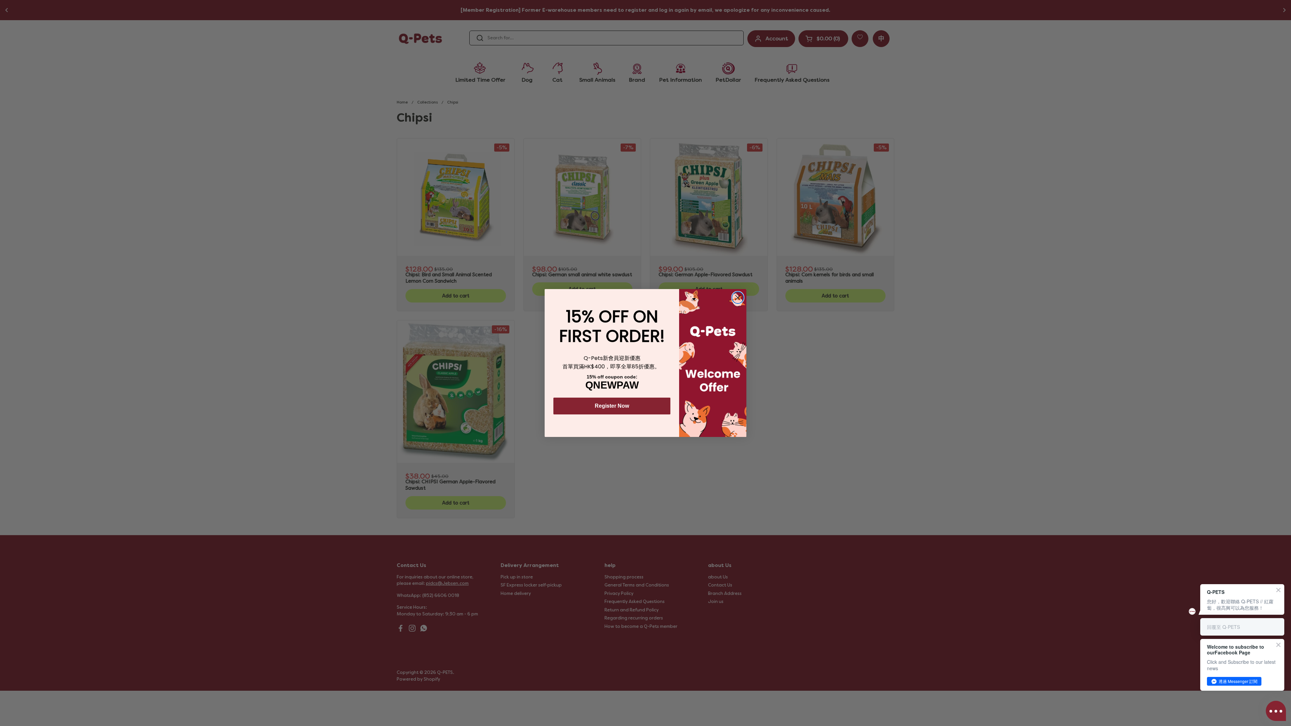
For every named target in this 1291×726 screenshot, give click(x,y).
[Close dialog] (738, 298)
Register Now (612, 406)
